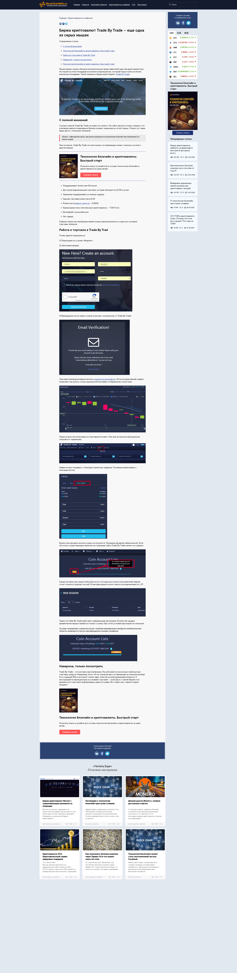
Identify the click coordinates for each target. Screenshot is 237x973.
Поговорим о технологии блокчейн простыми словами (100, 802)
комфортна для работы (104, 379)
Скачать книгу (90, 175)
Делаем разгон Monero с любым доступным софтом (144, 802)
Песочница (142, 5)
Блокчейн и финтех (99, 5)
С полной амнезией (72, 46)
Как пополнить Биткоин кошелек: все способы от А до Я (182, 168)
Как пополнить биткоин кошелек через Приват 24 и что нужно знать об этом (101, 856)
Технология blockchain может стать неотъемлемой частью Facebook (143, 856)
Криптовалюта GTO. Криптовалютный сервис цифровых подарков (55, 856)
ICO (133, 5)
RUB (186, 33)
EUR (179, 33)
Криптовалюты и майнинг (119, 5)
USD (172, 33)
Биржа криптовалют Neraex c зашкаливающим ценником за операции (57, 803)
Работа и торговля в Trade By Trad (79, 55)
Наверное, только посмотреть (77, 60)
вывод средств (82, 203)
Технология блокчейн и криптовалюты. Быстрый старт (89, 51)
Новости (85, 5)
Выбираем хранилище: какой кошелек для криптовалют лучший (181, 186)
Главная (77, 5)
